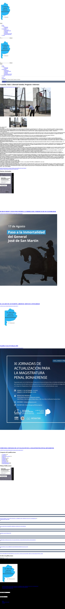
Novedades (1, 516)
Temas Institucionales (7, 30)
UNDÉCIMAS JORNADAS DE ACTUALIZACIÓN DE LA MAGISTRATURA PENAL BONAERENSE (27, 448)
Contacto (3, 35)
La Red (3, 26)
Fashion (3, 457)
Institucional (6, 67)
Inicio (3, 25)
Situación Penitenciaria (7, 34)
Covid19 (3, 455)
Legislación (6, 31)
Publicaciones (4, 28)
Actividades (6, 32)
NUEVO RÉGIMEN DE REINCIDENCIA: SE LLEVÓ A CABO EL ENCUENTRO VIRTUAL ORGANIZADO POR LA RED (21, 553)
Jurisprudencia (6, 29)
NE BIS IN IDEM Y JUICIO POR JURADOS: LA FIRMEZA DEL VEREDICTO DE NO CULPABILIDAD (28, 211)
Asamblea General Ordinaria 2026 (9, 345)
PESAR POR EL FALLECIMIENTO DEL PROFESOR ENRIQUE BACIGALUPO (14, 546)
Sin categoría (4, 461)
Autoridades (6, 68)
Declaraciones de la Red (8, 33)
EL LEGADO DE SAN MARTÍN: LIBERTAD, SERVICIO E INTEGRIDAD (20, 304)
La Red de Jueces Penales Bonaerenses (6, 213)
